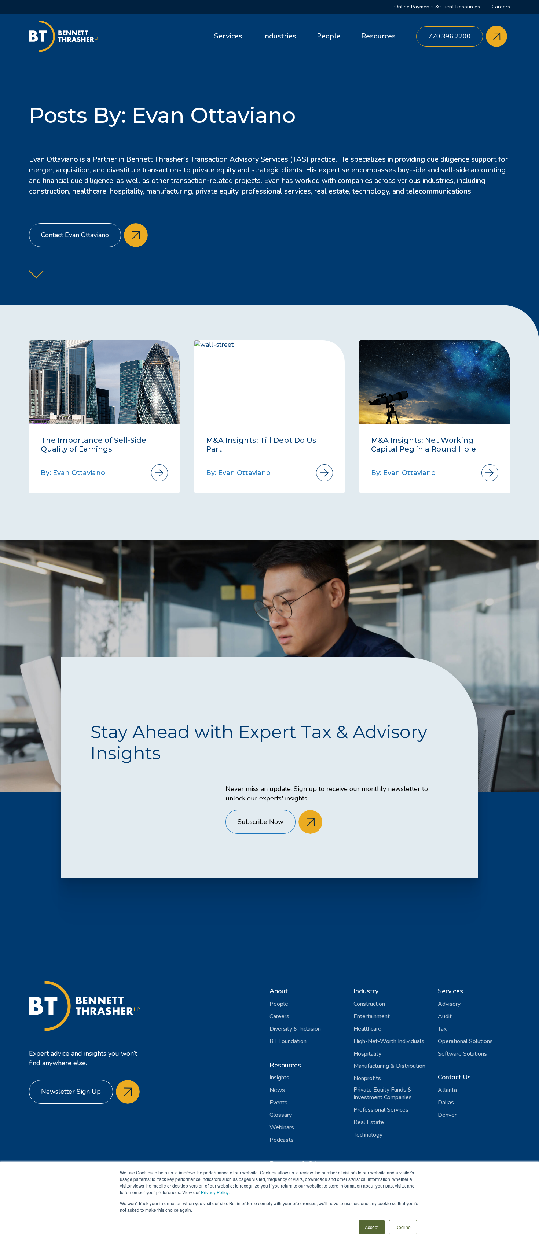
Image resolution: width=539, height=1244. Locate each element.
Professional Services (380, 1110)
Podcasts (282, 1140)
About (279, 991)
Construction (369, 1004)
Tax (442, 1029)
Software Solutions (462, 1054)
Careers (501, 6)
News (277, 1090)
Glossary (281, 1115)
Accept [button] (371, 1227)
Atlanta (447, 1090)
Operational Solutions (465, 1041)
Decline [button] (403, 1227)
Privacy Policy (214, 1192)
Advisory (449, 1004)
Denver (447, 1115)
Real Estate (368, 1122)
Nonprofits (367, 1078)
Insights (279, 1078)
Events (278, 1103)
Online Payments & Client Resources (437, 6)
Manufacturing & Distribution (389, 1066)
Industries (279, 36)
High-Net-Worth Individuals (388, 1041)
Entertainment (371, 1016)
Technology (367, 1135)
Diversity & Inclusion (295, 1029)
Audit (445, 1016)
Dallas (446, 1103)
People (329, 36)
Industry (365, 991)
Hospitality (367, 1054)
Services (228, 36)
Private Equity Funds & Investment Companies (382, 1093)
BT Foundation (288, 1041)
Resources (378, 36)
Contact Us (454, 1077)
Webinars (282, 1127)
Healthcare (367, 1029)
